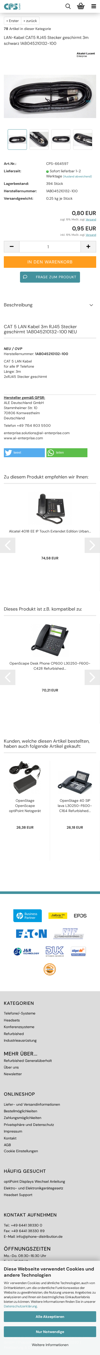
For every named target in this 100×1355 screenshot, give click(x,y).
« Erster (12, 20)
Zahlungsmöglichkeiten (22, 1117)
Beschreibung (18, 305)
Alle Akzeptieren (50, 1316)
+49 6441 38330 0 (26, 1225)
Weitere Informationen (50, 1344)
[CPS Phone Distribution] (10, 6)
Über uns (11, 1067)
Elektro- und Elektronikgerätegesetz (33, 1188)
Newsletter (13, 1074)
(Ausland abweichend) (77, 176)
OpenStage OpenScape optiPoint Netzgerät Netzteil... (25, 805)
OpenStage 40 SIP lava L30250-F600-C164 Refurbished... (75, 805)
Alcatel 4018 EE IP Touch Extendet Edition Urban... (50, 531)
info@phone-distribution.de (39, 1236)
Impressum (13, 1131)
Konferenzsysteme (19, 1027)
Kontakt (10, 1138)
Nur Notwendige (50, 1331)
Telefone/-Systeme (19, 1013)
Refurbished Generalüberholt (28, 1060)
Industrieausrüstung (20, 1040)
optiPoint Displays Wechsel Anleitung (34, 1181)
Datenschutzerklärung (20, 1306)
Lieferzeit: (12, 171)
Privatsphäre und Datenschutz (29, 1124)
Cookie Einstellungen (21, 1151)
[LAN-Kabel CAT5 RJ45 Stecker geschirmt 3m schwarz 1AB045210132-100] (50, 89)
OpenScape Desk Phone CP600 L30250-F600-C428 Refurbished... (50, 666)
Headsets (12, 1020)
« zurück (30, 20)
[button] (24, 452)
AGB (7, 1145)
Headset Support (18, 1194)
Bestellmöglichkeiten (20, 1111)
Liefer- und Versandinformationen (32, 1104)
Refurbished (14, 1033)
